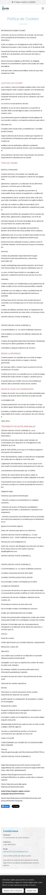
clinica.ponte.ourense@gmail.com (15, 851)
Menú (43, 8)
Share (6, 806)
